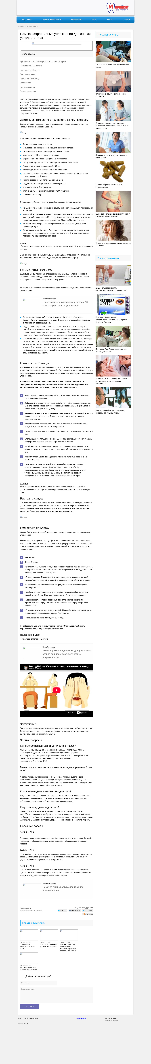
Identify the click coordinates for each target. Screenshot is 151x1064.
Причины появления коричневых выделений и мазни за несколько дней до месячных (112, 125)
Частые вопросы (27, 87)
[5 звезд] (29, 910)
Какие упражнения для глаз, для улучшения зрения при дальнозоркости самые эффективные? (67, 654)
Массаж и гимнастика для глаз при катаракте (28, 968)
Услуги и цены (26, 20)
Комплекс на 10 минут (29, 70)
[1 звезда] (21, 910)
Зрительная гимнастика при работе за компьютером (43, 62)
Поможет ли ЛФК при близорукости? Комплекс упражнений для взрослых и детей (68, 947)
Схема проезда (81, 1018)
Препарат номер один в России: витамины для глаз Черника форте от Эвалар (111, 319)
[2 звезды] (23, 910)
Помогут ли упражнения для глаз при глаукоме (48, 945)
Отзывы (94, 20)
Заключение (25, 83)
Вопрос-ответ (76, 20)
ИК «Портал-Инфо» (111, 1020)
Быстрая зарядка (27, 74)
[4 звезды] (27, 910)
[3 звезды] (25, 910)
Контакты (126, 20)
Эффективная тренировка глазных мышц (27, 946)
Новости (110, 20)
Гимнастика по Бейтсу (29, 79)
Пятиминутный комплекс (31, 66)
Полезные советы (28, 91)
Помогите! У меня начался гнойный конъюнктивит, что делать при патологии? (111, 381)
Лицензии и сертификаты (51, 20)
